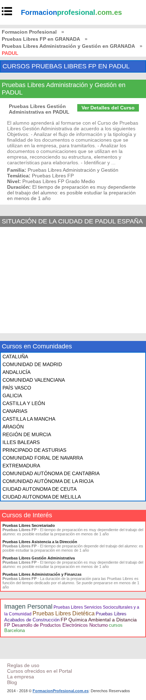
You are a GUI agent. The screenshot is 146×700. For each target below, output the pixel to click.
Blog (12, 682)
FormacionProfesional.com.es (61, 691)
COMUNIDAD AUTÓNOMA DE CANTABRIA (51, 473)
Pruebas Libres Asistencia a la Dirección (39, 542)
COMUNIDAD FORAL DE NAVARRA (42, 458)
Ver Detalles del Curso (108, 107)
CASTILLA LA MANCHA (28, 419)
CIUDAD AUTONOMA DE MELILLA (41, 497)
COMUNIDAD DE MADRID (32, 364)
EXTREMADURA (21, 465)
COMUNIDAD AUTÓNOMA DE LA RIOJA (48, 481)
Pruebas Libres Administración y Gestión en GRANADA (68, 46)
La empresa (20, 676)
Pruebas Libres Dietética (64, 613)
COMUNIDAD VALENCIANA (33, 380)
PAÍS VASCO (16, 388)
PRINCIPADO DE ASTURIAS (34, 450)
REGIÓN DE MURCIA (26, 434)
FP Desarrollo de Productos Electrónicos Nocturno (56, 625)
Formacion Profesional (29, 32)
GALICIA (12, 395)
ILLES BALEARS (21, 442)
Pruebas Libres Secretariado (28, 525)
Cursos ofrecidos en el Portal (39, 671)
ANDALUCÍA (16, 372)
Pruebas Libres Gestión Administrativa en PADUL (39, 109)
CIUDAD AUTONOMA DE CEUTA (39, 489)
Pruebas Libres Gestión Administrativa (38, 558)
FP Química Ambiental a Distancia (99, 619)
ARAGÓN (13, 426)
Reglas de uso (23, 665)
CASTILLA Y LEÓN (23, 403)
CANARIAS (14, 411)
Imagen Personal (28, 606)
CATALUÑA (15, 356)
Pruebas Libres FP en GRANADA (41, 39)
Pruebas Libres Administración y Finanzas (42, 574)
